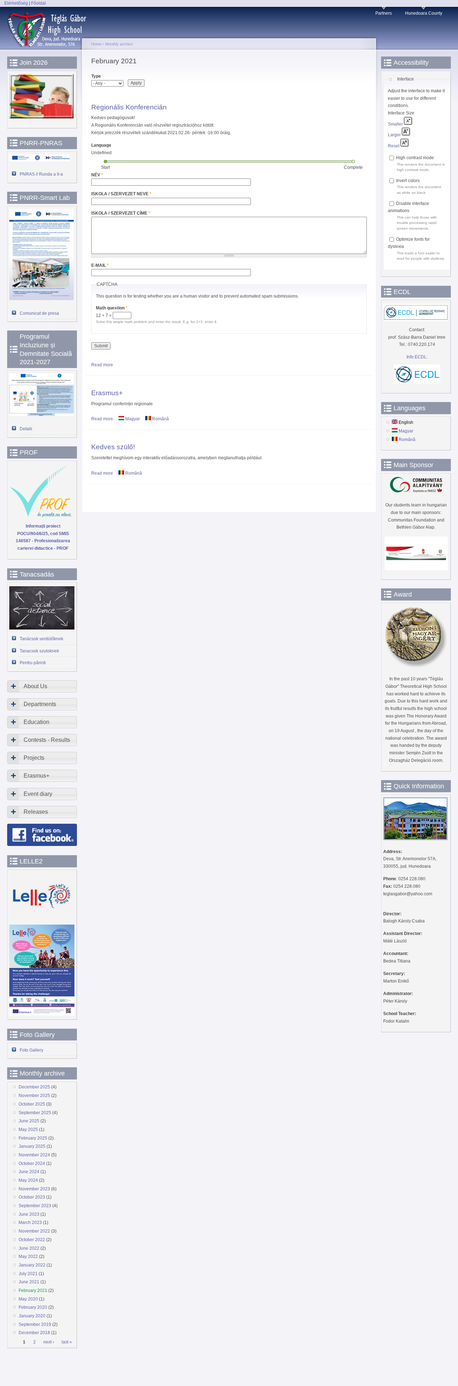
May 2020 (28, 1299)
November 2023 (34, 1188)
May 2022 (28, 1256)
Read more (102, 364)
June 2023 (29, 1214)
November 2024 (34, 1154)
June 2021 (29, 1281)
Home (96, 44)
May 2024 (28, 1180)
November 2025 (34, 1095)
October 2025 (32, 1104)
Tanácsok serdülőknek (41, 638)
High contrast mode (415, 157)
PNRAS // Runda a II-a (41, 174)
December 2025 (34, 1086)
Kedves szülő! (113, 447)
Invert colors (408, 180)
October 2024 (32, 1163)
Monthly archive (119, 44)
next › (48, 1342)
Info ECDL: (417, 356)
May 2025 (28, 1129)
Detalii (26, 428)
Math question (111, 307)
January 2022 (32, 1265)
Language (101, 145)
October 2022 (32, 1239)
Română (160, 418)
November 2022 (34, 1231)
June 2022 (29, 1248)
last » (67, 1342)
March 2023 (30, 1222)
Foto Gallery (31, 1050)
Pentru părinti (33, 662)
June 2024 (29, 1171)
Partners (383, 13)
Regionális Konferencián (129, 107)
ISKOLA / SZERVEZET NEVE (121, 193)
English (405, 422)
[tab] (42, 686)
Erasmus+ (107, 393)
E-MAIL (100, 265)
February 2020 (33, 1307)
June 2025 (29, 1120)
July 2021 (28, 1273)
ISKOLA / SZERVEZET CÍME (120, 213)
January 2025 (32, 1146)
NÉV (97, 174)
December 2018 (34, 1332)
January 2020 (32, 1315)
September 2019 (35, 1324)
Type (96, 76)
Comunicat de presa (39, 313)
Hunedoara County (423, 13)
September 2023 (35, 1205)
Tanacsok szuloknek (39, 650)
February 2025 (33, 1138)
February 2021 (33, 1290)
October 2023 (32, 1197)
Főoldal (38, 3)
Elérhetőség (16, 3)
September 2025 (35, 1112)
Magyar (132, 418)
